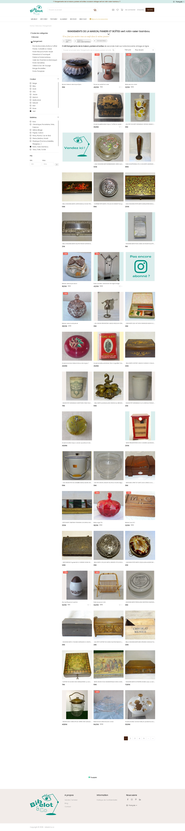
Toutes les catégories (39, 33)
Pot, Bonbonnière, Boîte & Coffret (45, 46)
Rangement (37, 41)
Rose (34, 108)
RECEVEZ (73, 19)
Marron (35, 97)
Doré (34, 89)
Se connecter (130, 10)
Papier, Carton (38, 133)
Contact (68, 807)
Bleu (34, 86)
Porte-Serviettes (39, 63)
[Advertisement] (44, 200)
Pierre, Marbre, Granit (40, 138)
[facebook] (127, 799)
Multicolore (37, 100)
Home (32, 26)
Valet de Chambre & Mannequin (45, 60)
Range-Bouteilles (39, 68)
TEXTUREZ (53, 19)
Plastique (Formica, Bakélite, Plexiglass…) (43, 142)
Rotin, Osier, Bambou (40, 147)
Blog (66, 803)
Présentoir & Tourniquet (41, 54)
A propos (69, 795)
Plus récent (139, 50)
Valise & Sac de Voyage (42, 66)
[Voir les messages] (113, 10)
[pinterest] (135, 799)
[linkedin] (139, 799)
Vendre (150, 10)
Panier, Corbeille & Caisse (42, 49)
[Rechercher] (95, 10)
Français (179, 2)
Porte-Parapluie (38, 71)
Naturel (35, 103)
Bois (34, 122)
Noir (34, 106)
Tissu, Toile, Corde (39, 149)
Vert (34, 111)
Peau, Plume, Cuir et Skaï (42, 136)
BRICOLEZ (83, 19)
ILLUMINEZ (63, 19)
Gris (34, 92)
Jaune (35, 94)
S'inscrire (140, 10)
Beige (35, 83)
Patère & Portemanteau (42, 57)
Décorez (39, 26)
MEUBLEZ (34, 19)
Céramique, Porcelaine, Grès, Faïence (43, 125)
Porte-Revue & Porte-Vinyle (43, 52)
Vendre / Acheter (71, 800)
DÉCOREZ (43, 19)
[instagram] (131, 799)
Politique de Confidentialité (107, 800)
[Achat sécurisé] (122, 10)
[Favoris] (118, 10)
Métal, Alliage (37, 130)
